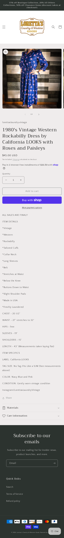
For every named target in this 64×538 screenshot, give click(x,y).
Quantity (6, 174)
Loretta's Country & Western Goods (28, 532)
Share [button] (9, 398)
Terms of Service (14, 494)
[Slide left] (25, 114)
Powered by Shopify (46, 532)
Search (9, 487)
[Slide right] (38, 114)
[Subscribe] (54, 463)
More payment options (32, 208)
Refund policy (13, 501)
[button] (3, 27)
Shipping (16, 159)
